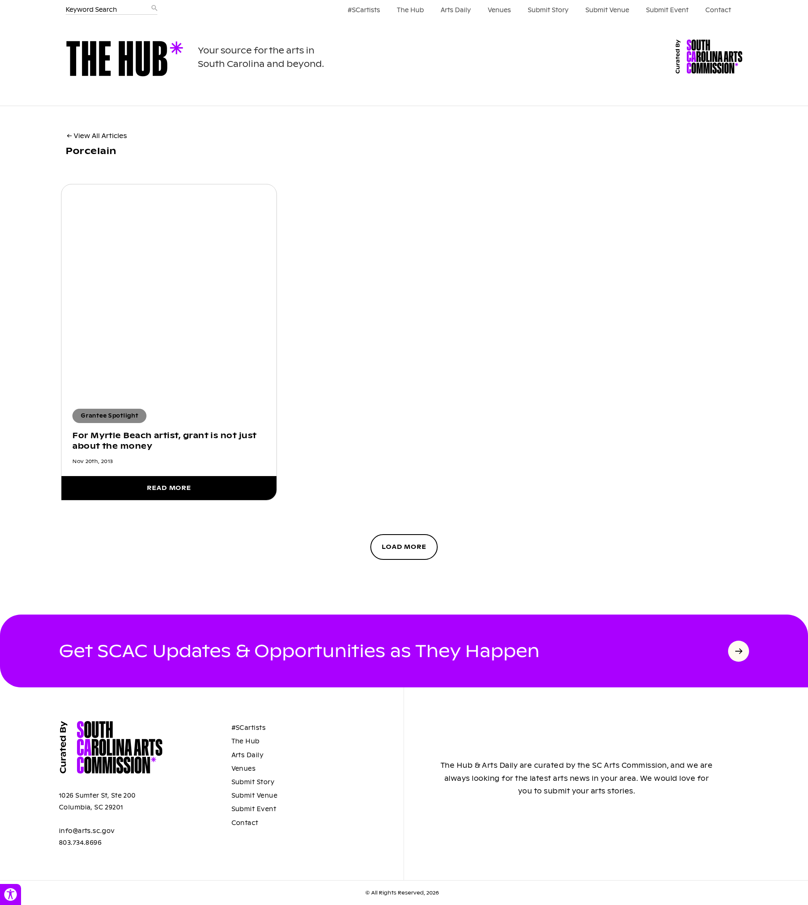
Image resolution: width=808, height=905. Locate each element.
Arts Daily (456, 10)
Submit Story (548, 10)
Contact (718, 10)
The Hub (410, 10)
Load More (404, 547)
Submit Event (667, 10)
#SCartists (364, 10)
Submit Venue (607, 10)
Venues (499, 10)
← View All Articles (97, 136)
